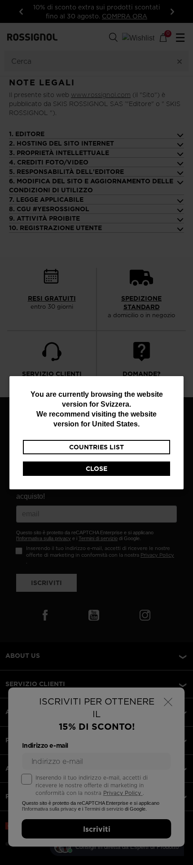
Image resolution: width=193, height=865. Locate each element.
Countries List (96, 447)
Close (96, 468)
